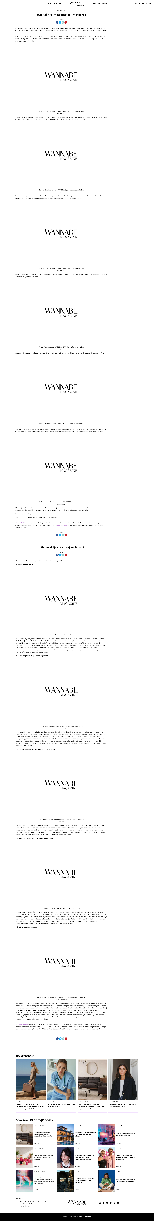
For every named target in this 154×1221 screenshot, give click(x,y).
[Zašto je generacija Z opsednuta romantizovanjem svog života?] (106, 1181)
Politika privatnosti (24, 1203)
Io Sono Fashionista (61, 525)
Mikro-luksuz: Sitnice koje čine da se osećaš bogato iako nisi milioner (85, 1134)
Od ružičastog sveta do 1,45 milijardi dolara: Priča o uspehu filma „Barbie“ (125, 1157)
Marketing (20, 1198)
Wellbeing (119, 1171)
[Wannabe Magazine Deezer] (150, 3)
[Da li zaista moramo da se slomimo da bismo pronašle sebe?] (123, 1079)
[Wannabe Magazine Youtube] (143, 3)
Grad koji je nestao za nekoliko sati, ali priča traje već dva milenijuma (84, 1180)
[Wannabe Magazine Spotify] (147, 3)
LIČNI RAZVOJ (114, 1101)
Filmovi (77, 1148)
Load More (77, 1046)
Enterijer (78, 1125)
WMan (104, 3)
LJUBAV (19, 1101)
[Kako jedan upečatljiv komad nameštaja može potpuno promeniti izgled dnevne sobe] (92, 1079)
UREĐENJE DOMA (61, 10)
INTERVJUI (57, 3)
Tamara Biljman (22, 1024)
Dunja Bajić (20, 523)
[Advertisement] (121, 21)
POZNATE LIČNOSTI (39, 1171)
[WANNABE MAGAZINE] (77, 1205)
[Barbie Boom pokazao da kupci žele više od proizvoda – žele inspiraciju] (24, 1157)
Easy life (96, 3)
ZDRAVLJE (51, 1101)
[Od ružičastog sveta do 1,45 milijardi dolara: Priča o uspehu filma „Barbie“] (106, 1157)
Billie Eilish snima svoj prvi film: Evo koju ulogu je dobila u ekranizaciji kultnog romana (84, 1157)
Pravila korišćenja (23, 1206)
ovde (38, 514)
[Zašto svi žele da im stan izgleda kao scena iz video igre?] (106, 1134)
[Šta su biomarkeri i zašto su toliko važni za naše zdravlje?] (61, 1079)
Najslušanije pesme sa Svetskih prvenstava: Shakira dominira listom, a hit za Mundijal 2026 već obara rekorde (44, 1180)
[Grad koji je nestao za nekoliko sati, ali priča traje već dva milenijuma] (65, 1181)
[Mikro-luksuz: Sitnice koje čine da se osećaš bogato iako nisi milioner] (65, 1134)
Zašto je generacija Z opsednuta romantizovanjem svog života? (125, 1180)
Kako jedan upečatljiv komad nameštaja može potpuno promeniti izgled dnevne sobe (91, 1106)
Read (49, 3)
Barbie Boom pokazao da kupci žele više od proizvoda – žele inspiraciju (43, 1157)
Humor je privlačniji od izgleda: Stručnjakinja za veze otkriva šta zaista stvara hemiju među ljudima (30, 1106)
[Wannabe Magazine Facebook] (139, 3)
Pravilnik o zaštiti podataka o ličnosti (31, 1201)
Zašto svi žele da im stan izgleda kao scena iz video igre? (125, 1134)
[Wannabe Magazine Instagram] (136, 3)
